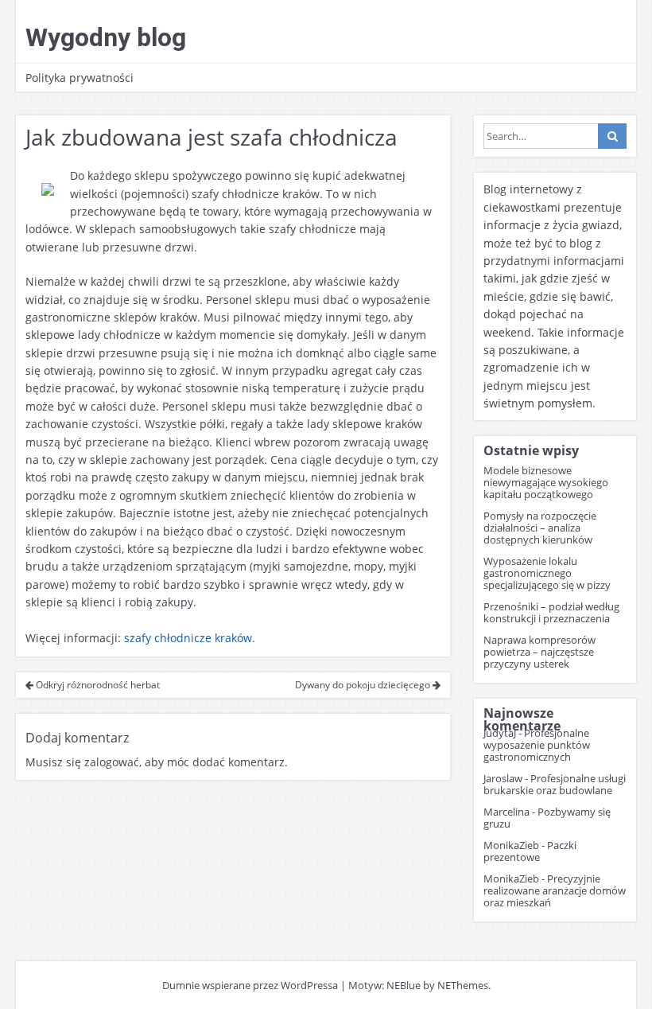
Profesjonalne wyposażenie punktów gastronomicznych (536, 745)
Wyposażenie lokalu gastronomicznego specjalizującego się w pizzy (547, 573)
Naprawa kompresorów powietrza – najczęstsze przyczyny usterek (539, 652)
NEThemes (462, 985)
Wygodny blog (105, 37)
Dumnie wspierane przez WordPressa (250, 985)
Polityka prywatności (79, 77)
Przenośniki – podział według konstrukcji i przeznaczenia (551, 612)
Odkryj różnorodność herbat (96, 684)
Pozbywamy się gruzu (547, 817)
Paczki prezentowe (529, 851)
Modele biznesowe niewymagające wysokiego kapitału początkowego (545, 482)
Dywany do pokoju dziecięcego (364, 684)
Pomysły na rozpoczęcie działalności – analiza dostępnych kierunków (539, 527)
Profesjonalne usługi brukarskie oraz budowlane (554, 784)
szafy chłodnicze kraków (188, 637)
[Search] (612, 136)
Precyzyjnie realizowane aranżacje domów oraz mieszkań (554, 890)
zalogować (111, 761)
